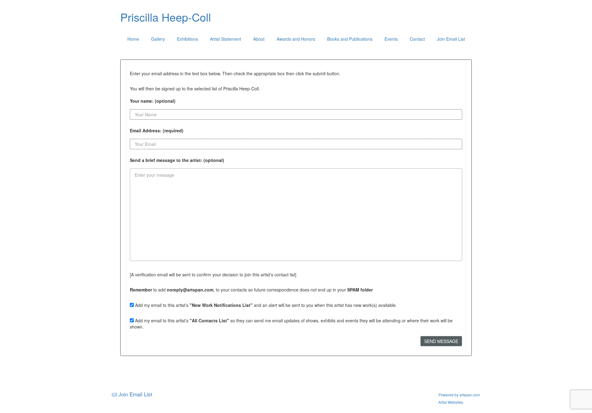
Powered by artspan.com (459, 394)
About (259, 39)
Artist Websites (450, 402)
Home (133, 39)
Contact (417, 39)
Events (391, 39)
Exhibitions (187, 39)
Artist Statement (225, 39)
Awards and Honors (296, 39)
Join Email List (451, 39)
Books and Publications (349, 39)
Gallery (158, 39)
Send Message (441, 341)
